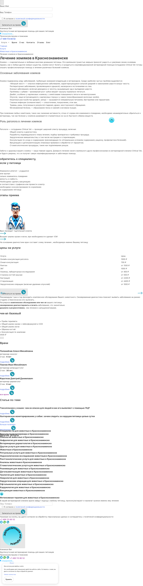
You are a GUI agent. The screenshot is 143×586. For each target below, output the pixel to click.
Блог (48, 42)
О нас (21, 42)
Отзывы (40, 42)
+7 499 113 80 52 (7, 519)
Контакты (30, 42)
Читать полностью (10, 574)
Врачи (14, 42)
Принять (8, 579)
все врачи (4, 394)
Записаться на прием (11, 25)
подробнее (5, 362)
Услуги (4, 42)
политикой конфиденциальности (30, 18)
